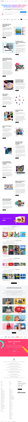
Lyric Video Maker (10, 407)
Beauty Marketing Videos (3, 408)
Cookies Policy (9, 421)
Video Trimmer (10, 414)
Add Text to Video (10, 409)
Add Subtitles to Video (11, 415)
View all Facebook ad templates (5, 238)
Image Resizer (10, 393)
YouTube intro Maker (2, 400)
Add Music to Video (10, 401)
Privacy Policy (6, 421)
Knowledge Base (10, 383)
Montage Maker (10, 416)
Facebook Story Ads (2, 395)
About (1, 383)
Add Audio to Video (10, 408)
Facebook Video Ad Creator (3, 394)
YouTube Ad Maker (2, 399)
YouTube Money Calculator (11, 399)
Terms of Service (2, 421)
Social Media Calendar (11, 392)
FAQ (9, 382)
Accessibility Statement (14, 421)
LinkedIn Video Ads (2, 402)
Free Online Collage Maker (11, 395)
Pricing (1, 382)
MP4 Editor (10, 400)
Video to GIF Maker (10, 402)
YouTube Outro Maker (2, 401)
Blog (9, 385)
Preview (5, 249)
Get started (4, 37)
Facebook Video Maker (2, 393)
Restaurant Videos (2, 407)
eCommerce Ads (2, 392)
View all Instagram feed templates (6, 280)
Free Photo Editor (10, 394)
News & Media (2, 385)
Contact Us (10, 384)
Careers (1, 384)
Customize (5, 250)
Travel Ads (1, 409)
